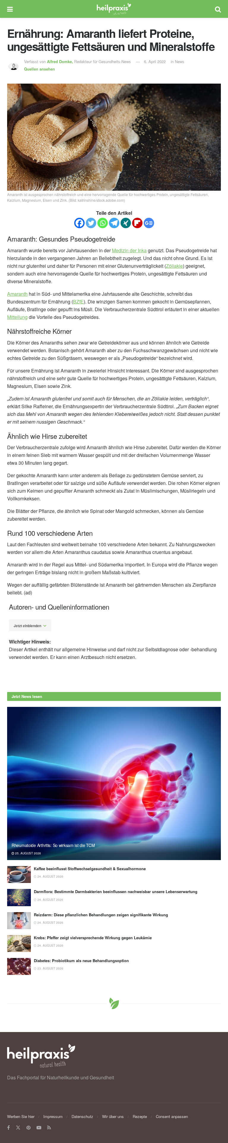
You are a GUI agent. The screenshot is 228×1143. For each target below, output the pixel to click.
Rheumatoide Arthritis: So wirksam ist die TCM (53, 845)
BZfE (78, 301)
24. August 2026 (50, 876)
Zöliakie (174, 265)
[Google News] (149, 223)
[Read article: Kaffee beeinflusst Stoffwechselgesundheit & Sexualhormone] (19, 874)
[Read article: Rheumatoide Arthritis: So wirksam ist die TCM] (114, 783)
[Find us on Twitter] (18, 1128)
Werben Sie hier (20, 1116)
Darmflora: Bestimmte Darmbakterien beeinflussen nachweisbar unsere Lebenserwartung (115, 891)
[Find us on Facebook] (8, 1128)
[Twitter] (91, 223)
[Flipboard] (137, 223)
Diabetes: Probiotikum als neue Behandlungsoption (81, 960)
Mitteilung (17, 317)
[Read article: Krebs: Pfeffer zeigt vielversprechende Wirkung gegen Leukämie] (19, 943)
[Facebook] (79, 223)
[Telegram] (114, 223)
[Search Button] (218, 9)
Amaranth (17, 293)
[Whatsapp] (102, 223)
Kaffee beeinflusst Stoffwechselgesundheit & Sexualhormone (90, 868)
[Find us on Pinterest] (28, 1128)
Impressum (53, 1116)
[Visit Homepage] (114, 9)
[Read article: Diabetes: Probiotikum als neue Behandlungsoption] (19, 966)
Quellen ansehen (39, 69)
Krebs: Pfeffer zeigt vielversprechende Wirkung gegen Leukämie (93, 937)
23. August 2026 (50, 968)
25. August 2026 (27, 853)
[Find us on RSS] (49, 1128)
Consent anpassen (172, 1116)
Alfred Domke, (60, 61)
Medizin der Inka (129, 250)
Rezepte (140, 1116)
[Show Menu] (10, 9)
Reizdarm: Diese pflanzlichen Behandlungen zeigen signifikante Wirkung (101, 914)
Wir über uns (113, 1116)
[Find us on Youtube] (39, 1128)
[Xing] (126, 223)
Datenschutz (82, 1116)
